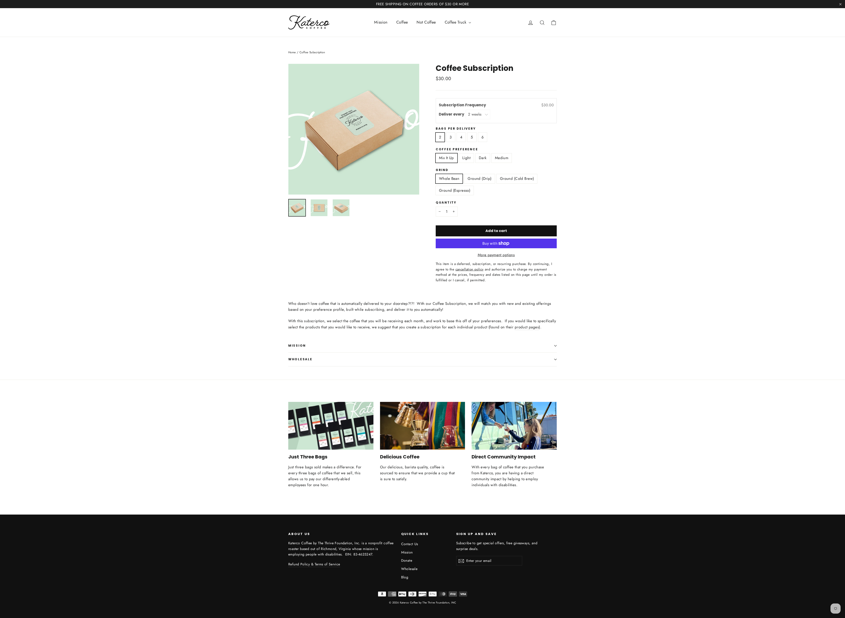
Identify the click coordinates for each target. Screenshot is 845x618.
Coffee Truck (456, 22)
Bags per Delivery (456, 129)
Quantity (446, 202)
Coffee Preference (457, 149)
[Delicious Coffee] (422, 426)
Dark (483, 157)
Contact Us (409, 543)
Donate (406, 560)
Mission (381, 22)
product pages (527, 327)
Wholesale (300, 359)
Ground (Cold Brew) (517, 178)
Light (466, 157)
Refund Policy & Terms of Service (314, 564)
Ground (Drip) (480, 178)
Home (292, 52)
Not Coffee (426, 22)
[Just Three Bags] (330, 426)
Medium (502, 157)
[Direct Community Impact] (514, 426)
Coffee (402, 22)
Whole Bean (449, 178)
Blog (404, 577)
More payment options (496, 255)
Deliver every (452, 114)
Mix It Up (446, 157)
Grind (442, 170)
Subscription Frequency (463, 105)
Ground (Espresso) (454, 190)
